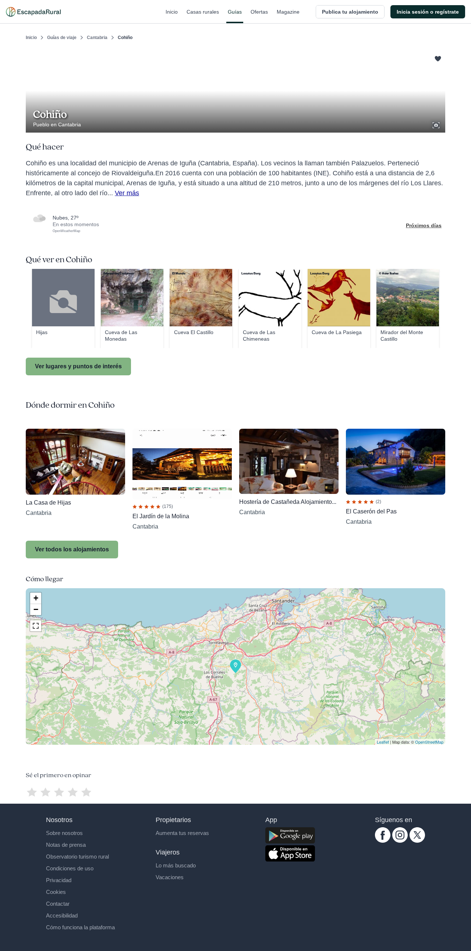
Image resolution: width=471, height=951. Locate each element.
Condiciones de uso (69, 868)
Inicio (172, 12)
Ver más (127, 193)
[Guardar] (437, 57)
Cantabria (97, 37)
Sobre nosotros (64, 833)
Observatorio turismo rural (77, 856)
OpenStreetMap (429, 742)
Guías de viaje (62, 37)
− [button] (35, 609)
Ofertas (259, 12)
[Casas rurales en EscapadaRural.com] (33, 12)
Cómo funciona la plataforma (80, 927)
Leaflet (383, 742)
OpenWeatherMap (66, 231)
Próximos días (424, 225)
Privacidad (58, 880)
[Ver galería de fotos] (437, 124)
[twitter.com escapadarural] (417, 841)
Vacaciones (170, 877)
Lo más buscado (176, 865)
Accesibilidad (62, 915)
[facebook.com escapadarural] (382, 841)
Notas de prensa (66, 845)
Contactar (58, 904)
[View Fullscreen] (35, 625)
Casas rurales (203, 12)
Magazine (288, 12)
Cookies (56, 892)
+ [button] (35, 598)
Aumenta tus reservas (182, 833)
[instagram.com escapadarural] (400, 841)
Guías (235, 12)
